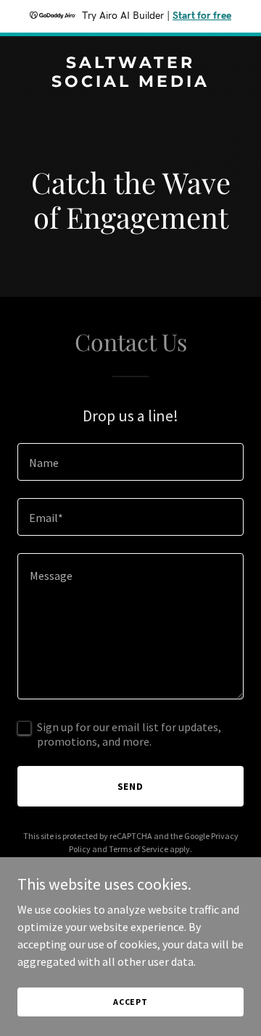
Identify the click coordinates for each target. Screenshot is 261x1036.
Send (130, 786)
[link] (130, 82)
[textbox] (130, 462)
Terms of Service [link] (138, 848)
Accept (130, 1001)
